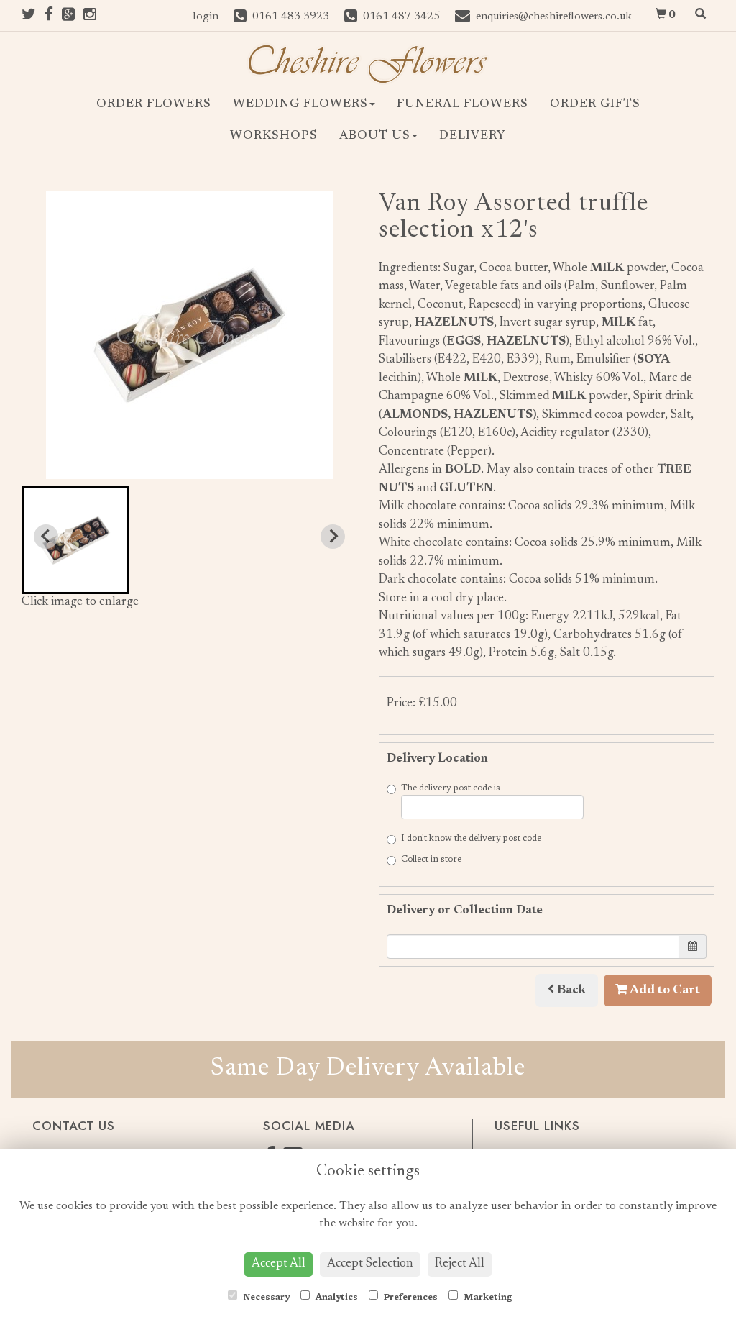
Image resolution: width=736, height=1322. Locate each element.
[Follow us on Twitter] (33, 17)
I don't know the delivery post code (471, 838)
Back (570, 990)
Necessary (265, 1297)
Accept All (278, 1264)
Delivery (472, 136)
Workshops (274, 136)
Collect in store (431, 859)
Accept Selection (370, 1264)
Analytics (335, 1297)
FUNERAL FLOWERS (462, 105)
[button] (75, 540)
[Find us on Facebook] (53, 17)
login (205, 17)
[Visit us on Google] (72, 17)
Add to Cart (663, 990)
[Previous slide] (46, 536)
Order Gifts (595, 105)
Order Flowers (153, 105)
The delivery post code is (450, 788)
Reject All (459, 1264)
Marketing (486, 1297)
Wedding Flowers (300, 105)
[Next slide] (333, 536)
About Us (374, 136)
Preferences (410, 1297)
